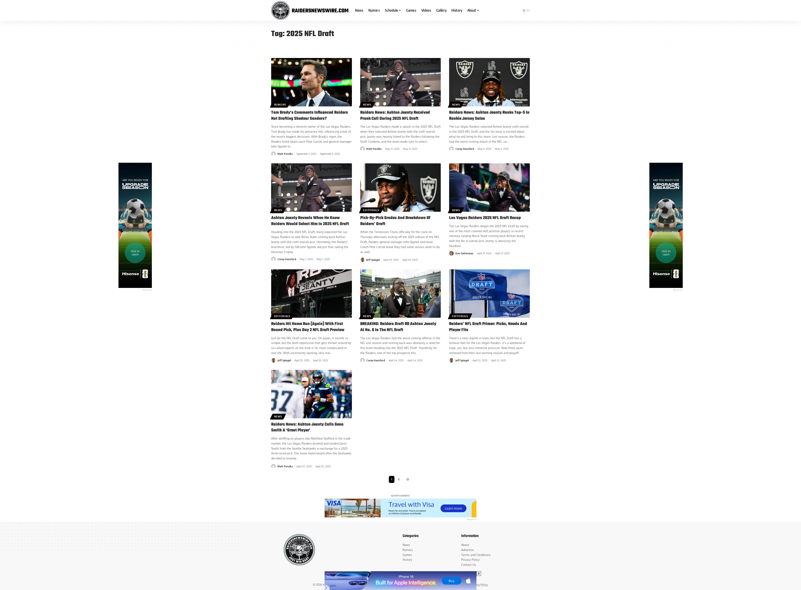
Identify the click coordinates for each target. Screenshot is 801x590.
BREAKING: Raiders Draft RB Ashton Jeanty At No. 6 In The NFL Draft (398, 327)
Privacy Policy (479, 584)
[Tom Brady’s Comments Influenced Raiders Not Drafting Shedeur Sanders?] (311, 82)
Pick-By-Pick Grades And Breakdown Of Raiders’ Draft (395, 221)
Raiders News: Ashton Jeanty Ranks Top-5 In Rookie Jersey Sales (489, 115)
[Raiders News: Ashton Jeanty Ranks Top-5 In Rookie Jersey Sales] (489, 82)
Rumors (280, 104)
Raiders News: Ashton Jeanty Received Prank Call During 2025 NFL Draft (395, 115)
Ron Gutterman (464, 253)
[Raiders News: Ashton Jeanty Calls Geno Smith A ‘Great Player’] (311, 394)
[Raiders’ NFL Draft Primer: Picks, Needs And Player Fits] (489, 293)
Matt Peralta (285, 153)
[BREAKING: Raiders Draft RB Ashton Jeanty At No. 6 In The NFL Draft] (400, 293)
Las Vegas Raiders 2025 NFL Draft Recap (485, 218)
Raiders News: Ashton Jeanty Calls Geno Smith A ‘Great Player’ (307, 427)
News (367, 104)
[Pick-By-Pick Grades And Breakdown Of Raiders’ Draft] (400, 187)
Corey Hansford (464, 148)
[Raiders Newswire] (309, 10)
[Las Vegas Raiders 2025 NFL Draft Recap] (489, 187)
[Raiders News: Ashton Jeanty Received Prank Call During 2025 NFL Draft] (400, 82)
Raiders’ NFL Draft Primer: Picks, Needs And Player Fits (488, 327)
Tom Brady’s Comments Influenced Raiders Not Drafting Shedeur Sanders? (309, 115)
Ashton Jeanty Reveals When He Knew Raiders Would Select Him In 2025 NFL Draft (310, 221)
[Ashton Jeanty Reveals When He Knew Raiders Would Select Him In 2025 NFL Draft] (311, 187)
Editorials (371, 210)
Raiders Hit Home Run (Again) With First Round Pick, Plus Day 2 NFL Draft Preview (307, 327)
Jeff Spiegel (373, 259)
